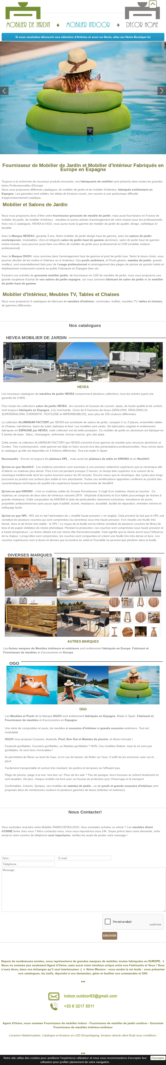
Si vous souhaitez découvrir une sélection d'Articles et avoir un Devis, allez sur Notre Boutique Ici (83, 37)
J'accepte (158, 1058)
